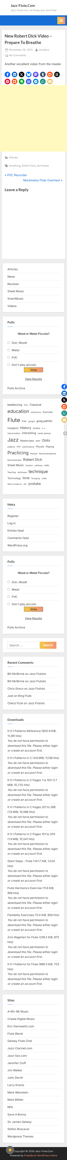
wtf (24, 484)
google (31, 421)
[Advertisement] (33, 118)
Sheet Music (15, 291)
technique (43, 165)
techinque (22, 472)
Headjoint (12, 428)
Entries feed (15, 530)
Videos (12, 306)
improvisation (13, 433)
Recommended (14, 460)
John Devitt (15, 1077)
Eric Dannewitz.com (20, 1026)
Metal (15, 350)
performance (28, 447)
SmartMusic (15, 298)
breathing (14, 165)
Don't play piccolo (24, 365)
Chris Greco (15, 688)
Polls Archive (16, 388)
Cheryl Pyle (15, 703)
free (24, 421)
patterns (11, 447)
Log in (11, 523)
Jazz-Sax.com (17, 1055)
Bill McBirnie (15, 674)
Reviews (13, 284)
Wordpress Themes (20, 1136)
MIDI (38, 441)
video (44, 478)
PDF (19, 447)
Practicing (18, 452)
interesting (29, 433)
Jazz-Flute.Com (23, 5)
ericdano (44, 49)
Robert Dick (29, 165)
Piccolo (40, 446)
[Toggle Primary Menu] (61, 20)
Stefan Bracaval (18, 1129)
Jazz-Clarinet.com (19, 1048)
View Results (33, 379)
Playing (50, 446)
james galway (44, 433)
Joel (10, 696)
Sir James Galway (19, 1122)
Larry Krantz (15, 1085)
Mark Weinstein (17, 1092)
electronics (36, 412)
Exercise (48, 412)
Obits (46, 440)
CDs (26, 405)
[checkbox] (10, 1150)
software (38, 465)
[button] (7, 74)
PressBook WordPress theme (40, 1155)
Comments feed (18, 538)
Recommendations (47, 453)
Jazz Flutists (37, 674)
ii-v (43, 428)
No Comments (17, 56)
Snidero (29, 465)
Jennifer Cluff (16, 1063)
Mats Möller (15, 1099)
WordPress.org (17, 545)
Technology (14, 478)
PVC (14, 357)
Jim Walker (14, 1070)
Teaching (11, 472)
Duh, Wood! (19, 343)
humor (36, 428)
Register (13, 516)
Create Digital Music (21, 1019)
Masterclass (27, 440)
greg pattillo (44, 421)
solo (46, 465)
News (11, 276)
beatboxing (14, 404)
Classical (35, 404)
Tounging (35, 478)
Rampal (33, 453)
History (25, 428)
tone (26, 478)
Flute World (15, 1033)
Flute (13, 420)
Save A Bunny (16, 1114)
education (18, 411)
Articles (13, 157)
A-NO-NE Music (18, 1011)
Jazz (13, 440)
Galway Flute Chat (19, 1041)
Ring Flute (24, 696)
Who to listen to (14, 484)
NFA (10, 1107)
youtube (34, 484)
